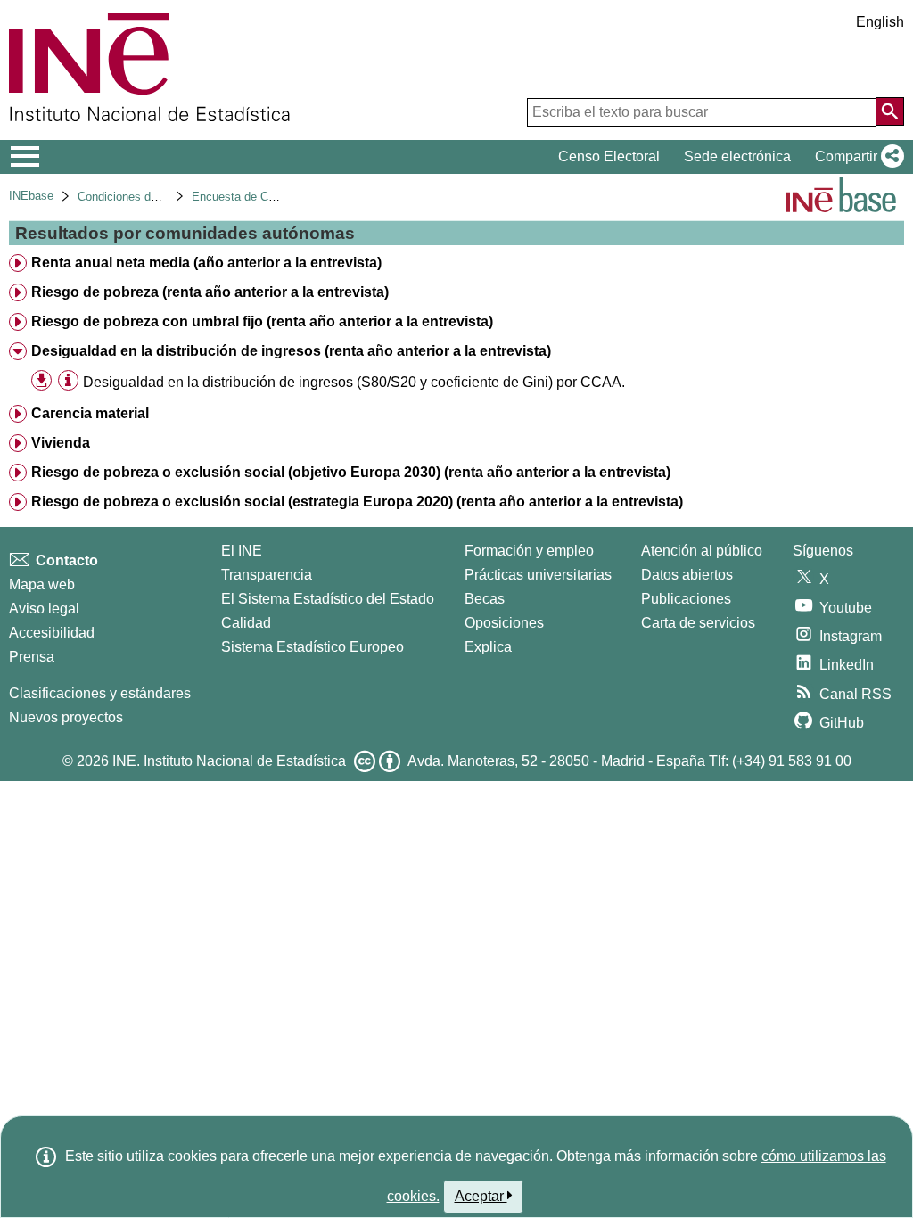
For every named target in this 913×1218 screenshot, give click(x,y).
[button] (856, 157)
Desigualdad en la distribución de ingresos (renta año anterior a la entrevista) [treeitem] (291, 350)
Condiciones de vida (130, 196)
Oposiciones (504, 622)
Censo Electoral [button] (609, 156)
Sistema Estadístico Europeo (312, 646)
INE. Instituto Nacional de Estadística (229, 761)
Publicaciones (686, 598)
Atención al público (701, 550)
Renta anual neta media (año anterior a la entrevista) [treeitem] (206, 262)
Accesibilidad (52, 632)
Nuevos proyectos (66, 717)
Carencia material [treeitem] (90, 413)
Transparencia (266, 574)
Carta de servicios (698, 622)
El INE (241, 550)
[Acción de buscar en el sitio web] (890, 111)
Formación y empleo (529, 550)
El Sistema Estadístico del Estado (327, 598)
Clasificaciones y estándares (100, 693)
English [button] (880, 21)
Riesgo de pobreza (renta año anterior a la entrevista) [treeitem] (210, 292)
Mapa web (42, 584)
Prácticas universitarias (538, 574)
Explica (488, 646)
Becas (485, 598)
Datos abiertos (687, 574)
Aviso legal (44, 608)
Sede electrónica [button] (737, 156)
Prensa (31, 656)
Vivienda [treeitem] (60, 442)
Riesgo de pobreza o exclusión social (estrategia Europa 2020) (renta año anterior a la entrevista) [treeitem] (357, 501)
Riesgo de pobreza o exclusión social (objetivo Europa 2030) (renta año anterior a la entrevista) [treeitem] (350, 472)
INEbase (31, 195)
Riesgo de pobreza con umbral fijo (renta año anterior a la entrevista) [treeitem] (262, 321)
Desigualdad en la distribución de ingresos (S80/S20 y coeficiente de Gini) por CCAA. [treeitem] (354, 382)
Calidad (246, 622)
